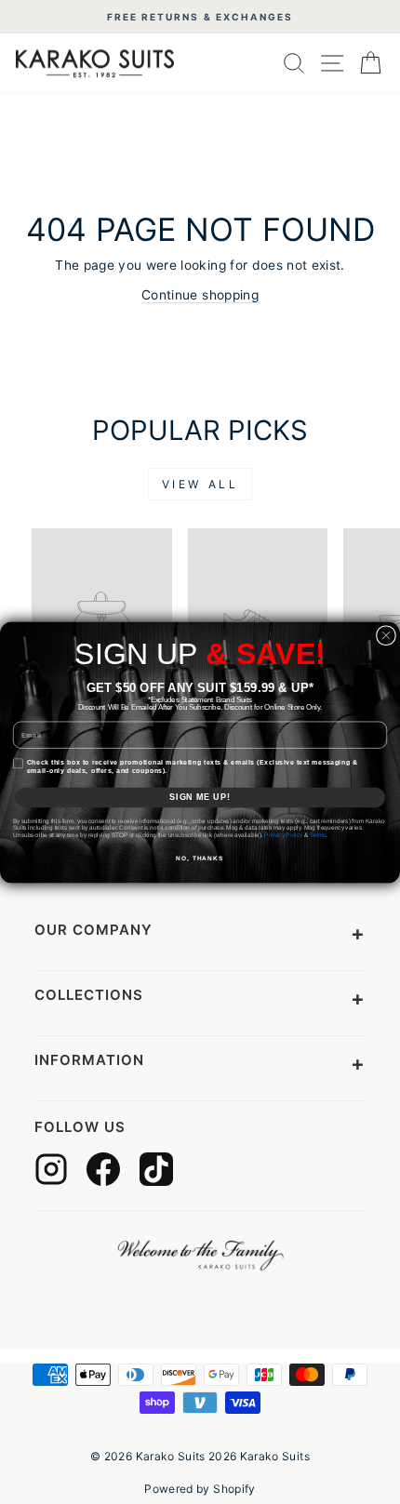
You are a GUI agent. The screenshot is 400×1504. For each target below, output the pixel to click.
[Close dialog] (385, 635)
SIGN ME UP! (199, 796)
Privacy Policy (283, 834)
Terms (318, 834)
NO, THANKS (199, 858)
